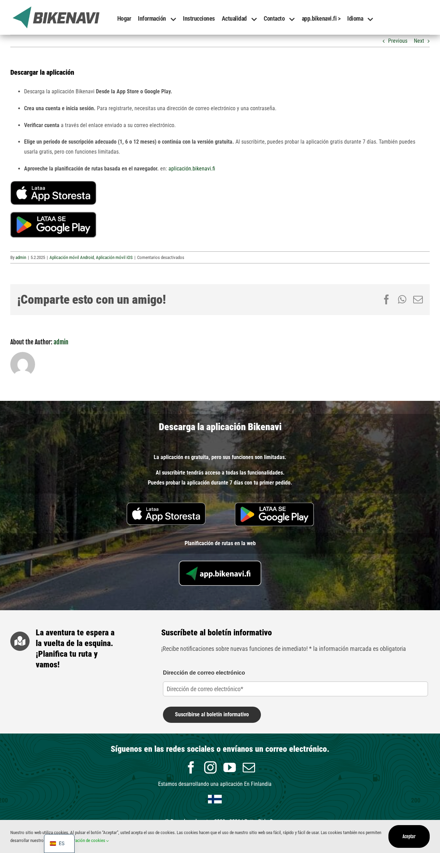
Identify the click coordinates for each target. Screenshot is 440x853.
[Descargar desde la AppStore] (53, 183)
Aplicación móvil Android (72, 257)
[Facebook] (191, 767)
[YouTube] (229, 767)
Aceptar (409, 836)
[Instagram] (210, 767)
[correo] (249, 767)
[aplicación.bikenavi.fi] (220, 563)
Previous (397, 41)
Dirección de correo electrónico (204, 673)
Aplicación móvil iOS (114, 257)
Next (419, 41)
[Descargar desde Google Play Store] (53, 214)
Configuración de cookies (83, 840)
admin (20, 257)
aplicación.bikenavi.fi (191, 168)
